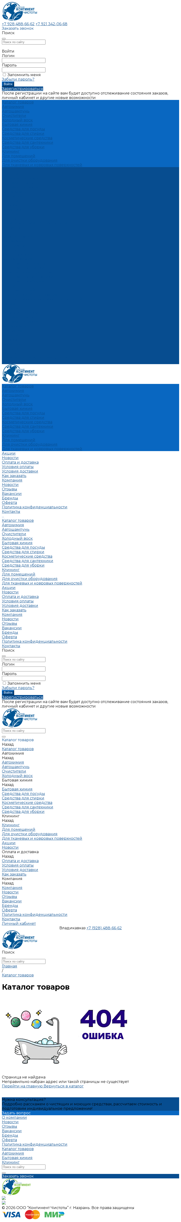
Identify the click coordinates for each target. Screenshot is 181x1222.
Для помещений (18, 156)
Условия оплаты (18, 183)
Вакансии (12, 209)
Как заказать (14, 191)
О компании (14, 1117)
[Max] (4, 1198)
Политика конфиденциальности (34, 223)
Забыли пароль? (18, 79)
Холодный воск (17, 120)
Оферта (9, 218)
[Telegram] (4, 1203)
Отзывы (9, 205)
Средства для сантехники (27, 142)
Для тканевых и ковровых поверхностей (42, 165)
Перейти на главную (23, 1086)
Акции (9, 303)
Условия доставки (20, 187)
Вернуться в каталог (64, 1086)
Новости (10, 200)
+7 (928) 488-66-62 (104, 928)
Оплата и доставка (20, 312)
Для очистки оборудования (30, 160)
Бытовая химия (17, 124)
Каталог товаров (18, 236)
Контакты (11, 362)
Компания (12, 330)
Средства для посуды (23, 129)
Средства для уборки (23, 147)
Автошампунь (15, 111)
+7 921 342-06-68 (51, 24)
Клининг (11, 151)
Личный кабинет (19, 923)
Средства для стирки (23, 133)
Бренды (10, 214)
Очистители (14, 115)
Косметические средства (27, 138)
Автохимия (13, 106)
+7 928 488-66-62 (18, 24)
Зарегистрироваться (22, 88)
